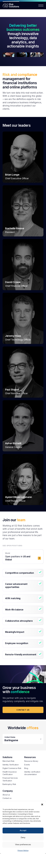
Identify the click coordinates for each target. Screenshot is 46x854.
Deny (23, 837)
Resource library (31, 761)
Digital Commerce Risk (12, 768)
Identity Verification (11, 765)
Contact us (23, 710)
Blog (26, 768)
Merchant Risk (8, 761)
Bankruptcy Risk (9, 784)
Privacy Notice (23, 850)
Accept (23, 830)
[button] (42, 804)
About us (6, 795)
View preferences (23, 844)
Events (27, 765)
